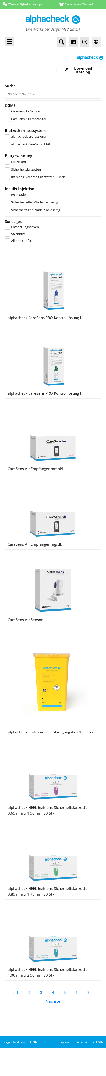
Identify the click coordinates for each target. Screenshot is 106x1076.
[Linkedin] (73, 41)
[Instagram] (84, 41)
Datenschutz (85, 1042)
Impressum (66, 1042)
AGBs (99, 1042)
